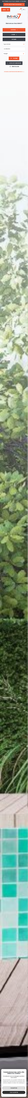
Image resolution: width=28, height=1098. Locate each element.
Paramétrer (13, 1088)
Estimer (14, 39)
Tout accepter (14, 1092)
